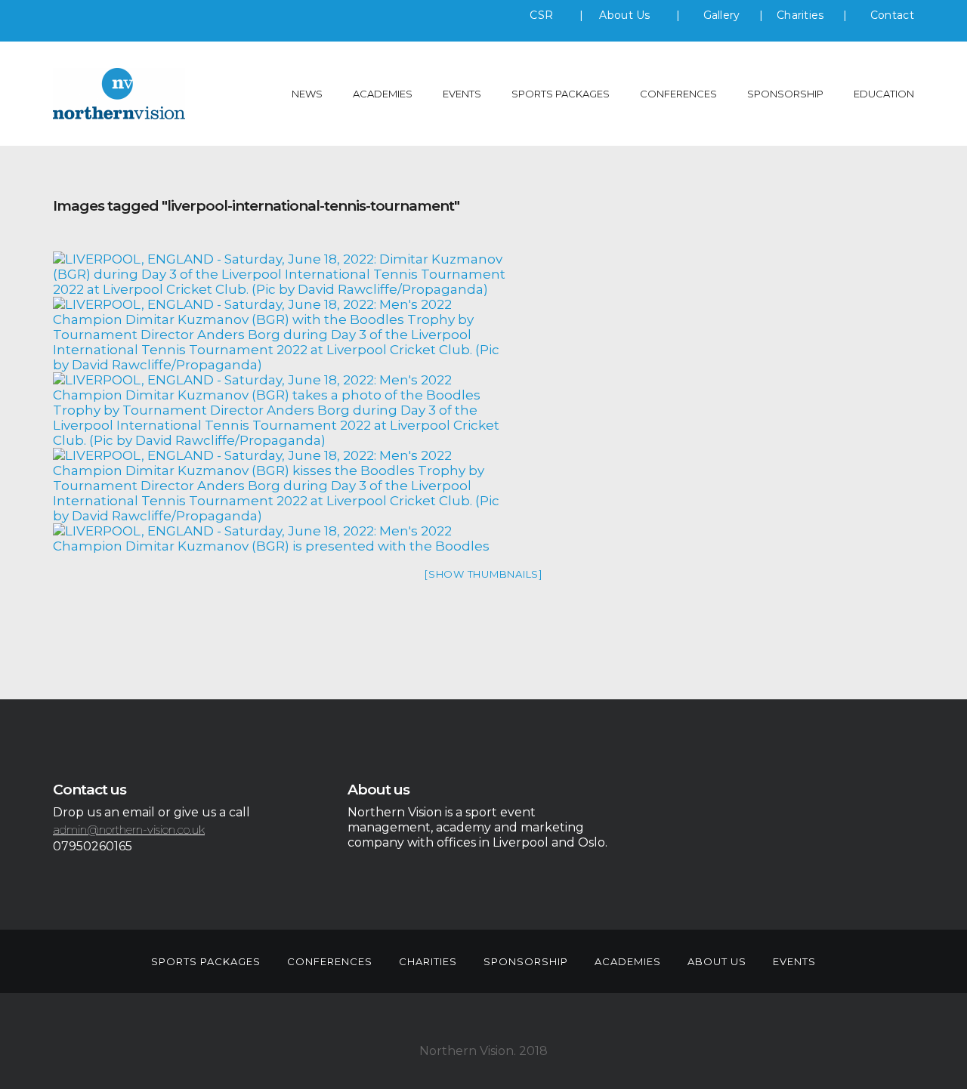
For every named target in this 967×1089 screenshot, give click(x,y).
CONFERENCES (678, 94)
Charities (800, 15)
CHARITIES (428, 961)
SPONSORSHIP (785, 94)
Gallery (721, 15)
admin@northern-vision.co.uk (129, 829)
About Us (626, 15)
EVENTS (462, 94)
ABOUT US (716, 961)
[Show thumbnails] (483, 574)
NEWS (307, 94)
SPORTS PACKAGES (560, 94)
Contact (892, 15)
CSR (541, 15)
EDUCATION (884, 94)
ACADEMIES (382, 94)
